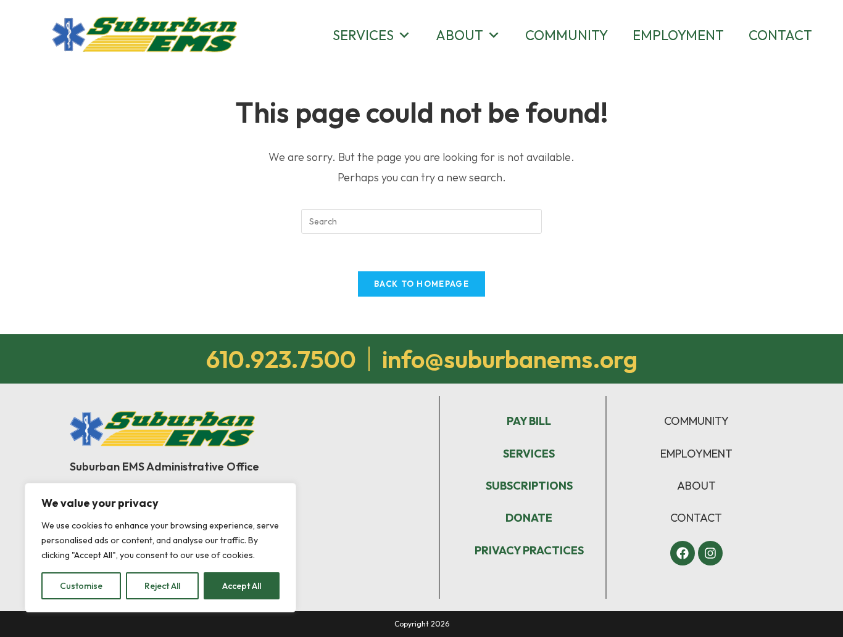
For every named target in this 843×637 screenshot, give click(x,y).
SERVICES (529, 453)
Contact (780, 35)
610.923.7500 (281, 358)
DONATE (528, 518)
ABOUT (696, 486)
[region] (160, 547)
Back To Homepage (421, 284)
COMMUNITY (696, 421)
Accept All (241, 585)
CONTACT (696, 518)
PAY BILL (529, 421)
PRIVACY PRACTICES (529, 550)
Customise (81, 585)
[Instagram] (710, 553)
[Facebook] (682, 553)
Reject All (162, 585)
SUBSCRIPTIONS (529, 486)
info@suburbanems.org (509, 358)
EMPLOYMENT (696, 453)
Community (566, 35)
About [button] (459, 35)
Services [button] (363, 35)
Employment (678, 35)
